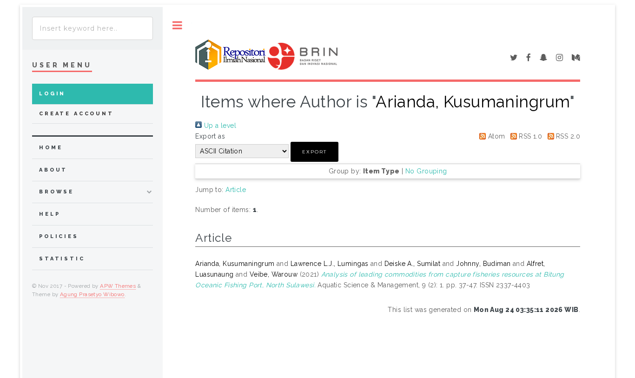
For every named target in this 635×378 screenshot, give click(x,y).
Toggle (177, 25)
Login (52, 94)
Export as (210, 136)
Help (49, 214)
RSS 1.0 (529, 136)
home (50, 148)
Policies (59, 236)
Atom (495, 136)
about (53, 170)
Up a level (219, 125)
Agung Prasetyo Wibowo (92, 294)
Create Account (76, 114)
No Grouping (426, 171)
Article (235, 189)
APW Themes (118, 286)
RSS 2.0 (567, 136)
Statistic (62, 259)
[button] (314, 152)
